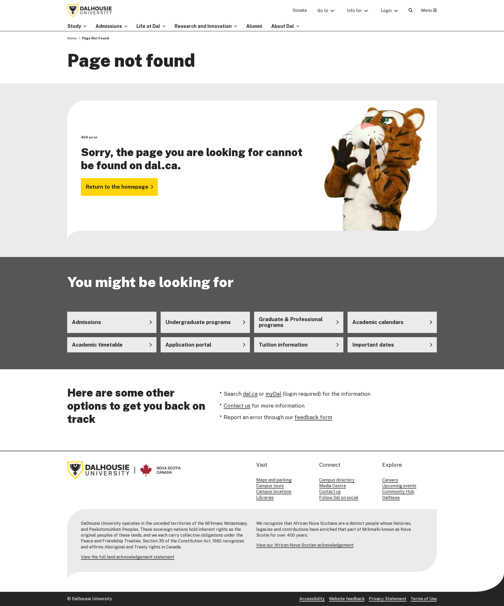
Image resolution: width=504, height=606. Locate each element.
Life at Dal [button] (148, 26)
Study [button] (74, 26)
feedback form (313, 417)
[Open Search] (410, 10)
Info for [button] (354, 10)
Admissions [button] (109, 26)
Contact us (237, 406)
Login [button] (386, 10)
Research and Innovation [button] (203, 26)
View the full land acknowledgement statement (127, 556)
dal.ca (250, 394)
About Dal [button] (282, 26)
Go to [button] (322, 10)
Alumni (254, 26)
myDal (273, 394)
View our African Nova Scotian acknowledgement (305, 545)
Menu (427, 10)
